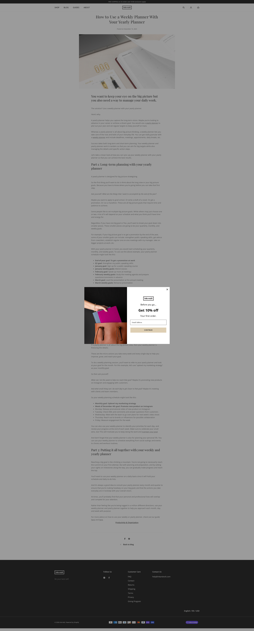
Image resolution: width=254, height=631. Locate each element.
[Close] (167, 289)
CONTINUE (148, 330)
